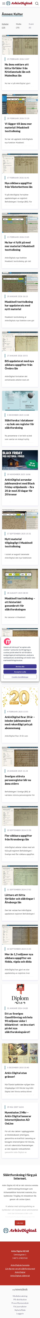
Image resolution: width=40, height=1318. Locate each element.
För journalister (20, 1306)
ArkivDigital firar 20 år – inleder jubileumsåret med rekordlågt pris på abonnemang (20, 722)
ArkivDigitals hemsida (20, 1265)
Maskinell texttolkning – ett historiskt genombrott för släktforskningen (20, 604)
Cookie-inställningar (20, 677)
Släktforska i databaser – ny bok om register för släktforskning (19, 424)
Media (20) (18, 26)
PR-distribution (20, 1299)
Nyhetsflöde (20, 1310)
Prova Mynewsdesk (20, 1303)
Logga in (20, 1313)
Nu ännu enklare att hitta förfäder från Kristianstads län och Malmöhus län (17, 70)
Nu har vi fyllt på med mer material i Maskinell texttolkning (19, 246)
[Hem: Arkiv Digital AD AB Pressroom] (19, 3)
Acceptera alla (20, 672)
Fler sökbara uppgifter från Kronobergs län (18, 837)
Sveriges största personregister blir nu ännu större (18, 780)
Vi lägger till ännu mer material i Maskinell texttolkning (18, 127)
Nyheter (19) (5, 26)
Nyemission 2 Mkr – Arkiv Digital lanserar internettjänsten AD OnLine (18, 1118)
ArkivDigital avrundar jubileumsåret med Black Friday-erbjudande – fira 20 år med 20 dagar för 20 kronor (20, 487)
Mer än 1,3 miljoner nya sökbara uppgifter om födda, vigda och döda (19, 958)
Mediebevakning (20, 1296)
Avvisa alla (20, 666)
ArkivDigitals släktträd (20, 1275)
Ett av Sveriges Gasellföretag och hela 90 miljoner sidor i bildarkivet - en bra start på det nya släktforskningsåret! (20, 1023)
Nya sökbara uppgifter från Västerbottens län (18, 184)
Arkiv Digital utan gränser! (16, 1074)
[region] (20, 659)
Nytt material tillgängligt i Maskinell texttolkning (18, 542)
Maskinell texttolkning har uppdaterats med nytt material (19, 305)
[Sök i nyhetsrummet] (37, 3)
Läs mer (20, 1223)
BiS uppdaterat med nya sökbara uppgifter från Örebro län (19, 364)
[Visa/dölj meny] (3, 3)
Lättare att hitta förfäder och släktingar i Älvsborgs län (20, 898)
